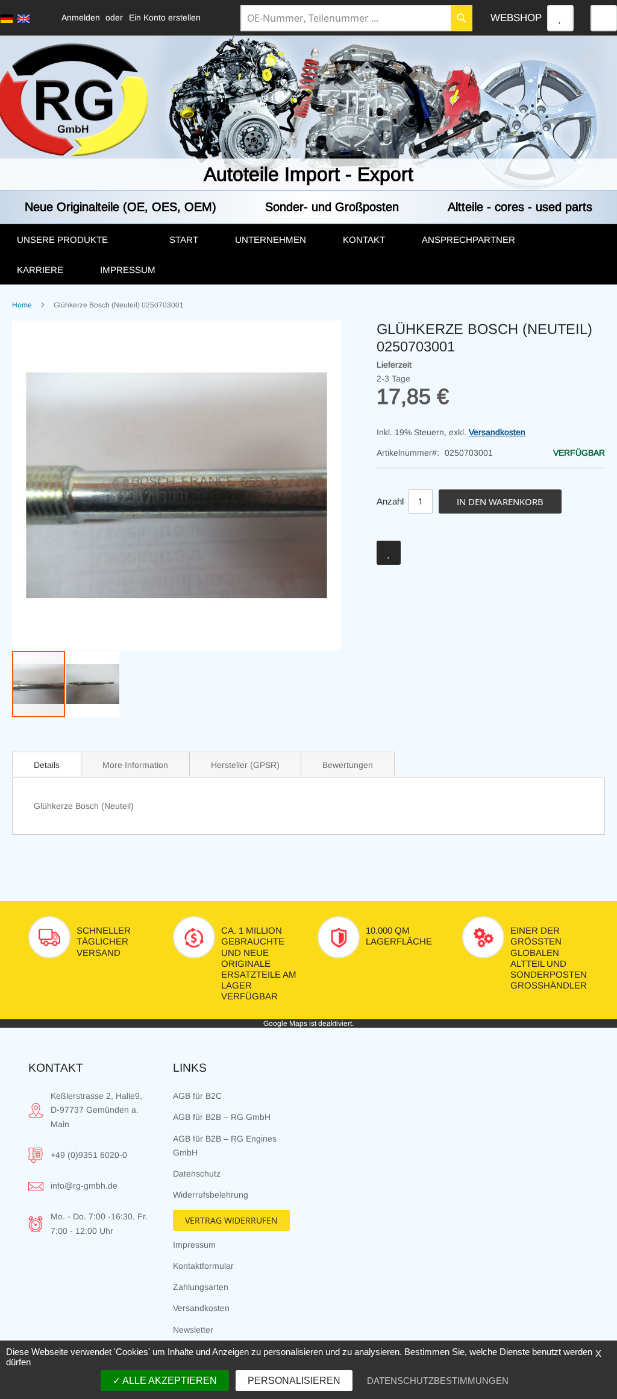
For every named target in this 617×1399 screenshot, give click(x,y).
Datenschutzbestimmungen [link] (438, 1380)
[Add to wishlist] (389, 553)
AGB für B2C (197, 1096)
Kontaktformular (203, 1266)
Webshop (516, 18)
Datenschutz (197, 1173)
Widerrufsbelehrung (210, 1194)
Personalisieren (294, 1380)
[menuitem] (81, 240)
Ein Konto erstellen (165, 17)
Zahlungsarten (200, 1287)
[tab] (46, 764)
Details (47, 765)
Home (22, 305)
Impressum (194, 1245)
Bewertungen (347, 765)
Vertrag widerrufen (231, 1220)
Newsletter (193, 1330)
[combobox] (356, 18)
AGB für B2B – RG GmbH (222, 1117)
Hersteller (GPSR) (245, 765)
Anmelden (80, 17)
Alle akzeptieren (169, 1380)
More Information (135, 765)
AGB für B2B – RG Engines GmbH (225, 1145)
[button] (92, 684)
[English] (23, 18)
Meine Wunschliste (560, 18)
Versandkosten (497, 432)
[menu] (308, 254)
